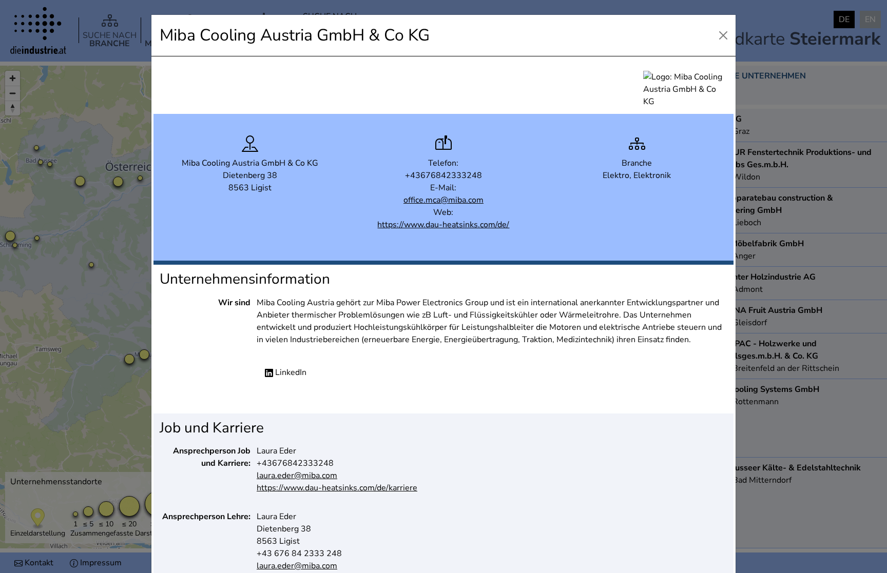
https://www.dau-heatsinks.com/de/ (443, 224)
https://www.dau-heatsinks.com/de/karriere (337, 487)
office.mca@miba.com (443, 200)
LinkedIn (289, 372)
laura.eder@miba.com (297, 475)
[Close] (723, 35)
